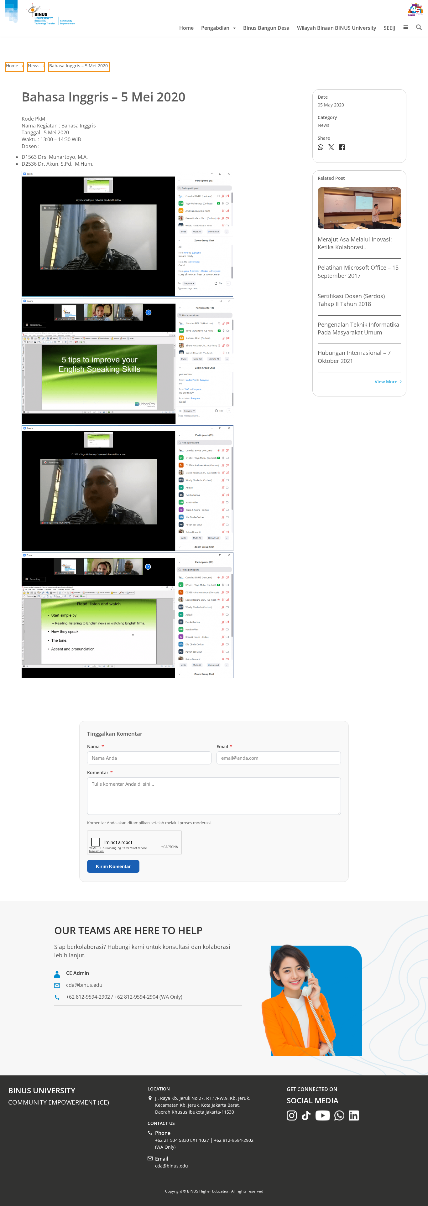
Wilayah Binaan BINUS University (336, 27)
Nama (95, 746)
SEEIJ (389, 27)
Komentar (100, 772)
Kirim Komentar (113, 866)
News (33, 66)
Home (186, 27)
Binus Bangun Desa (266, 27)
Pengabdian (215, 27)
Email (224, 746)
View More (386, 382)
